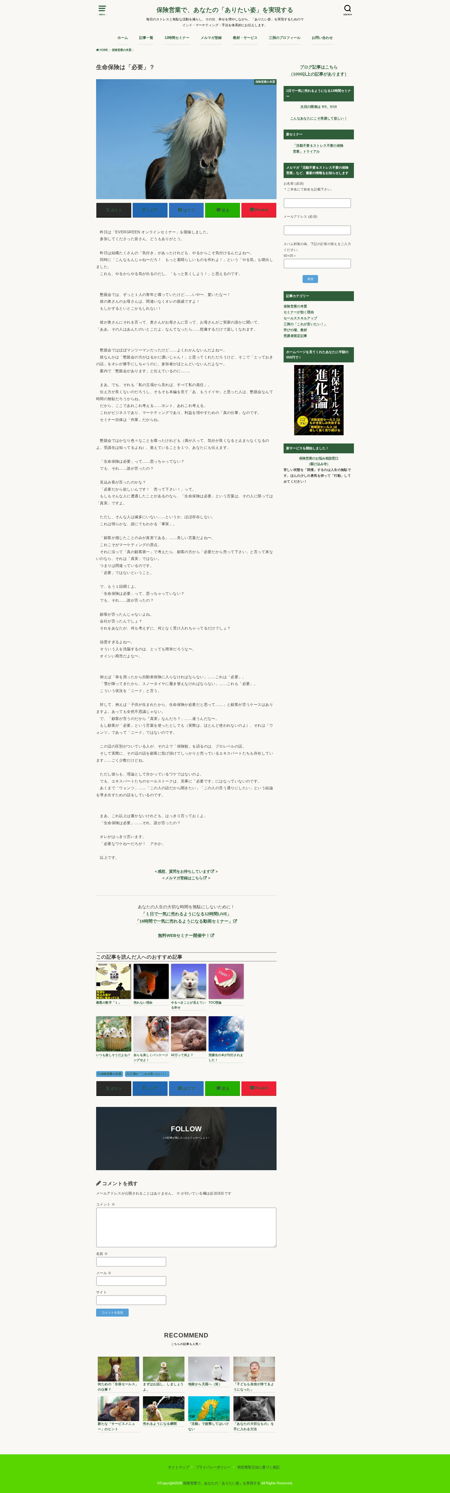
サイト (101, 1292)
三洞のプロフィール (284, 38)
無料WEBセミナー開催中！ (184, 935)
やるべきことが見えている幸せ (188, 1005)
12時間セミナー (177, 38)
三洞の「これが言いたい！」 (149, 1074)
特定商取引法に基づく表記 (258, 1467)
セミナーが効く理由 (299, 312)
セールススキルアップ (300, 318)
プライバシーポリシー (213, 1467)
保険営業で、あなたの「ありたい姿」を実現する (225, 9)
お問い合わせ (322, 38)
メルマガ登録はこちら (184, 878)
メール (104, 1273)
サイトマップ (178, 1467)
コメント (105, 1204)
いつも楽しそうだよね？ (113, 1055)
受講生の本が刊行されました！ (226, 1057)
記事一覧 (146, 38)
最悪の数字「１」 (108, 1002)
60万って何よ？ (182, 1055)
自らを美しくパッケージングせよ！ (151, 1057)
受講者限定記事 (295, 336)
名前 (102, 1254)
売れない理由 (143, 1002)
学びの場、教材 (295, 330)
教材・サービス (245, 38)
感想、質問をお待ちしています (184, 871)
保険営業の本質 (111, 1074)
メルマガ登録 (211, 38)
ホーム (122, 38)
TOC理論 (215, 1002)
